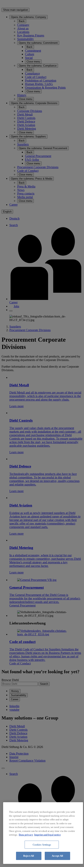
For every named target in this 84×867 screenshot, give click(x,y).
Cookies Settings (42, 844)
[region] (43, 833)
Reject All (28, 855)
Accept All (57, 855)
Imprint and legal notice (47, 834)
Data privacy (26, 834)
